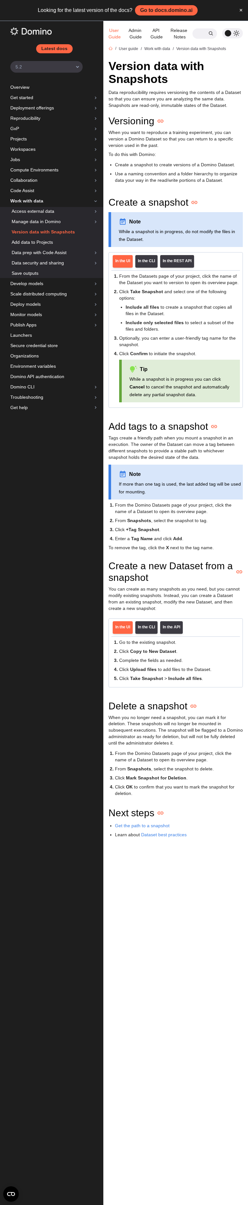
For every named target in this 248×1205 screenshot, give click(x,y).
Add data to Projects (32, 242)
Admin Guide (136, 33)
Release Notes (179, 33)
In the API (171, 627)
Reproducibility (25, 118)
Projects (18, 138)
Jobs (15, 159)
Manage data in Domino (36, 221)
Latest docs (54, 48)
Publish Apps (23, 324)
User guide (128, 48)
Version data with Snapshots (43, 231)
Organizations (24, 355)
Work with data (26, 200)
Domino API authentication (37, 376)
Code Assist (22, 190)
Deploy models (25, 304)
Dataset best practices (164, 834)
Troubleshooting (26, 397)
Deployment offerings (32, 107)
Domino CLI (22, 386)
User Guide (114, 33)
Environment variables (33, 366)
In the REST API (177, 261)
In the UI (122, 261)
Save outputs (25, 273)
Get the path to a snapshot (142, 825)
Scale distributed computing (38, 293)
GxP (14, 128)
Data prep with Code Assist (39, 252)
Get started (21, 97)
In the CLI (146, 261)
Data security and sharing (38, 262)
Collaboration (23, 180)
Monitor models (26, 314)
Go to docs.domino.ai (166, 10)
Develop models (26, 283)
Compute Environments (34, 169)
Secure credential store (34, 345)
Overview (19, 87)
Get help (19, 407)
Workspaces (23, 149)
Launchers (21, 335)
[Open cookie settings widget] (11, 1194)
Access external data (33, 211)
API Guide (156, 33)
